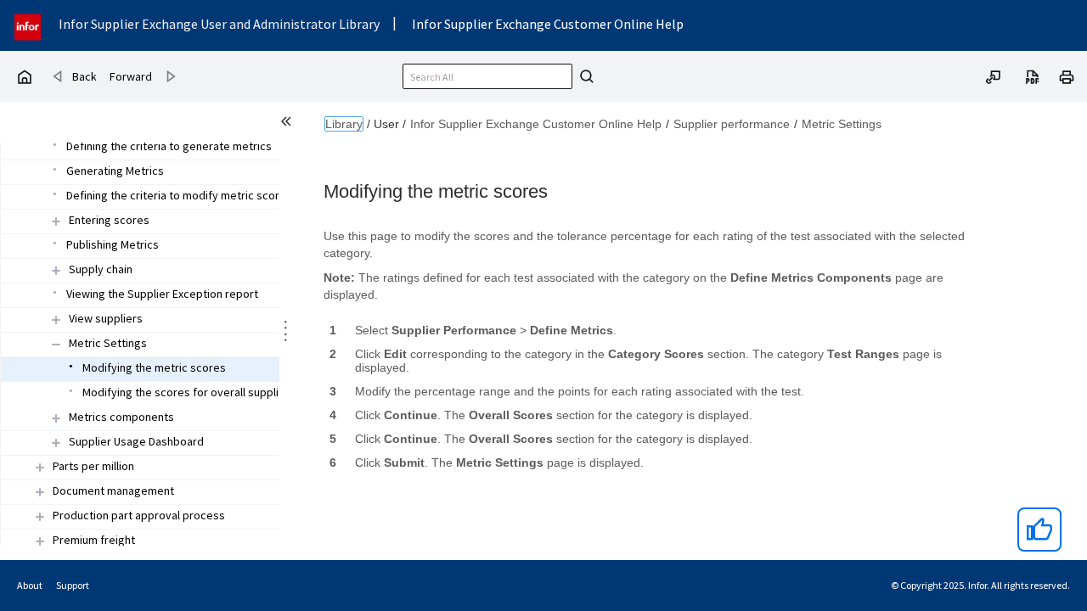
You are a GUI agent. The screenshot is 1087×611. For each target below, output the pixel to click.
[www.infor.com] (29, 25)
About (29, 585)
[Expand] (56, 221)
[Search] (584, 76)
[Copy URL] (993, 75)
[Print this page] (1066, 75)
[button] (109, 220)
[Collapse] (56, 344)
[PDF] (1032, 75)
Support (72, 585)
